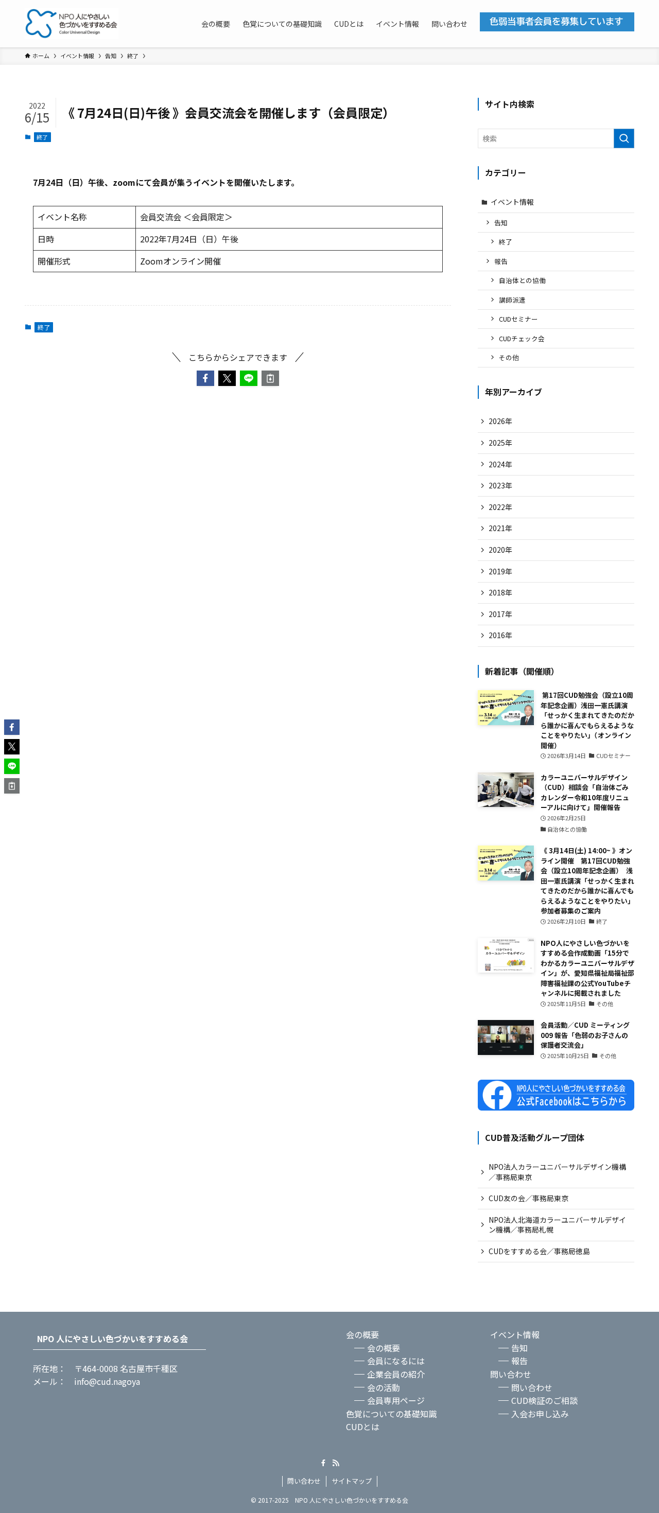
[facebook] (323, 1463)
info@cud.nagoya (107, 1381)
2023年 (500, 485)
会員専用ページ (396, 1400)
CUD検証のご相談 (544, 1400)
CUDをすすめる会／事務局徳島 (539, 1251)
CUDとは (362, 1426)
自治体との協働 (522, 280)
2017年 (500, 614)
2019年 (500, 571)
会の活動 (383, 1387)
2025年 (500, 442)
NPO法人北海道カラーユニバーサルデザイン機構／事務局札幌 (557, 1225)
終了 (42, 137)
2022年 (500, 507)
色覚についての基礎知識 (391, 1414)
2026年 (500, 421)
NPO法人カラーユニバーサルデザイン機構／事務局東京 (557, 1172)
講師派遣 (512, 300)
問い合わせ (510, 1374)
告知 (501, 222)
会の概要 (362, 1334)
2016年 (500, 635)
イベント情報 (512, 202)
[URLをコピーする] (270, 378)
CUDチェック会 (522, 338)
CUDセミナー (518, 319)
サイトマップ (352, 1481)
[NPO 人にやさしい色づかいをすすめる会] (71, 23)
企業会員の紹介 (396, 1374)
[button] (205, 378)
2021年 (500, 528)
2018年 (500, 592)
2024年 (500, 464)
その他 (509, 357)
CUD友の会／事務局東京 (528, 1198)
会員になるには (396, 1360)
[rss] (335, 1463)
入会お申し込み (540, 1414)
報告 (501, 261)
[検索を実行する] (624, 138)
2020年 (500, 549)
